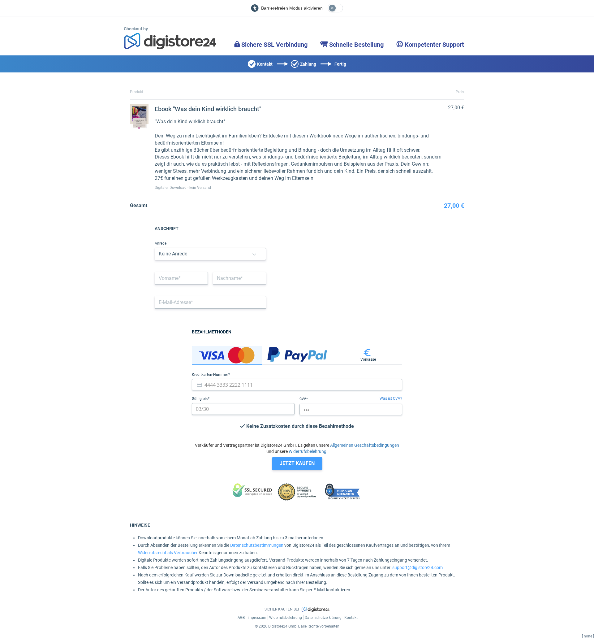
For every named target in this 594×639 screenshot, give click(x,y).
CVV (303, 399)
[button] (254, 254)
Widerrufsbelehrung (307, 451)
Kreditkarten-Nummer (210, 374)
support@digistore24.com (417, 567)
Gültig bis (200, 399)
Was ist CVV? (391, 398)
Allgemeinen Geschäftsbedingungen (364, 445)
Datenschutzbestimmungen (256, 545)
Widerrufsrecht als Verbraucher (168, 552)
